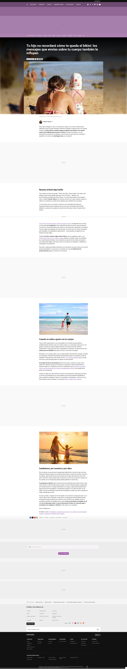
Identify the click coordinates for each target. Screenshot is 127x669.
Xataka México (29, 657)
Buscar (98, 629)
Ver (64, 553)
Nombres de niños (39, 602)
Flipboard (95, 4)
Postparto (42, 613)
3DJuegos (40, 641)
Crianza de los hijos (44, 616)
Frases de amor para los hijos (89, 602)
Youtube (100, 4)
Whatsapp (70, 35)
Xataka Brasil (29, 659)
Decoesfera (83, 643)
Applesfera (29, 645)
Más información (65, 667)
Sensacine (51, 641)
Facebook (90, 4)
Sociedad (29, 620)
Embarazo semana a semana (59, 602)
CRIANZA (49, 4)
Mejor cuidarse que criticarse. (73, 379)
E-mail (42, 59)
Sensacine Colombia (52, 659)
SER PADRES (33, 4)
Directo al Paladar (62, 641)
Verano (65, 517)
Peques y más (55, 620)
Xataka (28, 641)
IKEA (75, 35)
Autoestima (59, 517)
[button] (48, 122)
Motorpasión (72, 641)
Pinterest (88, 4)
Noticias (29, 611)
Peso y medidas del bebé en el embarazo (74, 602)
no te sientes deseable (72, 357)
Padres (41, 620)
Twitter (92, 4)
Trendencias (83, 641)
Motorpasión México (74, 657)
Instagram (97, 4)
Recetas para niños (31, 616)
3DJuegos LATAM (41, 657)
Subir (96, 634)
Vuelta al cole (39, 35)
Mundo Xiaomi (29, 648)
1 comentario (31, 59)
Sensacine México (52, 657)
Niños (49, 35)
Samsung (79, 35)
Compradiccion (84, 645)
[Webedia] (97, 1)
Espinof (50, 643)
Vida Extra (39, 643)
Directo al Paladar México (62, 658)
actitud (52, 517)
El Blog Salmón (94, 641)
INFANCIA (78, 4)
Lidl (83, 35)
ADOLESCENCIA (70, 4)
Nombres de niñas (48, 602)
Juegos (45, 35)
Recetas (58, 35)
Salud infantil (42, 611)
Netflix (53, 35)
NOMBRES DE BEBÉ (58, 4)
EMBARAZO (41, 4)
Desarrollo (54, 613)
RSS (81, 623)
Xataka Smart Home (30, 647)
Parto (28, 613)
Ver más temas (30, 623)
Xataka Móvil (29, 643)
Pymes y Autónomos (96, 643)
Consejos (47, 517)
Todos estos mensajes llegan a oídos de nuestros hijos (54, 223)
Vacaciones (64, 35)
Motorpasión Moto (73, 643)
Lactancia (54, 611)
